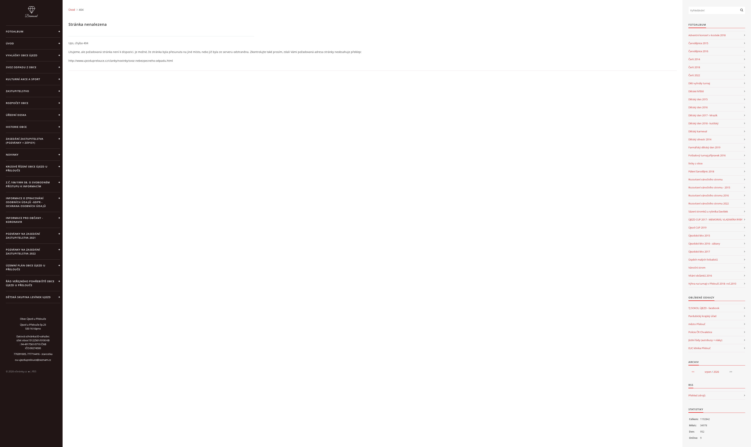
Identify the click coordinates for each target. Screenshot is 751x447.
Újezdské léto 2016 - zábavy (704, 243)
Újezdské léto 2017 (699, 251)
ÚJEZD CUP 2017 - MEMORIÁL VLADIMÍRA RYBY (715, 219)
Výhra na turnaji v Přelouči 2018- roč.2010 (712, 283)
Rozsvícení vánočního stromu (705, 179)
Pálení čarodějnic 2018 (701, 171)
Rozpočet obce (17, 103)
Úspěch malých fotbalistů (703, 259)
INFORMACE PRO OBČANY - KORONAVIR (24, 220)
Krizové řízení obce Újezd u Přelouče (27, 168)
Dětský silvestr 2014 (699, 139)
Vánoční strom (696, 267)
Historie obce (16, 127)
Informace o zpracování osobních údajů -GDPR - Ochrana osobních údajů (26, 202)
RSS (34, 371)
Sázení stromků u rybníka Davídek (708, 211)
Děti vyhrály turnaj (699, 83)
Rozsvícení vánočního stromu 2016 (708, 195)
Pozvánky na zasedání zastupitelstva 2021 (23, 235)
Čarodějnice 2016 (698, 51)
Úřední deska (16, 115)
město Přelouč (696, 324)
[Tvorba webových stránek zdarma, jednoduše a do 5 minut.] (29, 372)
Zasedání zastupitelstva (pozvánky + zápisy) (24, 140)
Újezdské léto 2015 (699, 235)
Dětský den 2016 (698, 107)
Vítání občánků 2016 (700, 275)
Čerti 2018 (694, 67)
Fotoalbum (14, 31)
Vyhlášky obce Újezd (22, 55)
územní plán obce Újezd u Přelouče (25, 267)
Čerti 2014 (694, 59)
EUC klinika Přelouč (699, 348)
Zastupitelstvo (17, 91)
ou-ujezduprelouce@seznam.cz (33, 360)
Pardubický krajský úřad (702, 316)
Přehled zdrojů (696, 395)
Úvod (10, 43)
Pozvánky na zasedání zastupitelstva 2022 (23, 251)
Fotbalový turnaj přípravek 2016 (707, 155)
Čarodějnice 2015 (698, 43)
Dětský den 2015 (698, 99)
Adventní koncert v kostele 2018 (707, 35)
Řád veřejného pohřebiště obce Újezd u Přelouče (30, 283)
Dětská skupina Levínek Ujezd (28, 297)
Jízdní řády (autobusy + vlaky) (705, 340)
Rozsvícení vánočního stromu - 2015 (709, 187)
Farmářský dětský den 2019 (704, 147)
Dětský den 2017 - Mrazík (702, 115)
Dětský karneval (697, 131)
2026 (716, 372)
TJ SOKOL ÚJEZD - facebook (703, 308)
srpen (708, 372)
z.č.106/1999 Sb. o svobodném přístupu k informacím (28, 184)
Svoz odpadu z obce (21, 67)
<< (693, 372)
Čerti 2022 (694, 75)
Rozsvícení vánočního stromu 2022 (708, 203)
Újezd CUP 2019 (697, 227)
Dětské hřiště (696, 91)
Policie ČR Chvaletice (700, 332)
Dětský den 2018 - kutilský (703, 123)
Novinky (12, 154)
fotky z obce (695, 163)
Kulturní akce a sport (23, 79)
